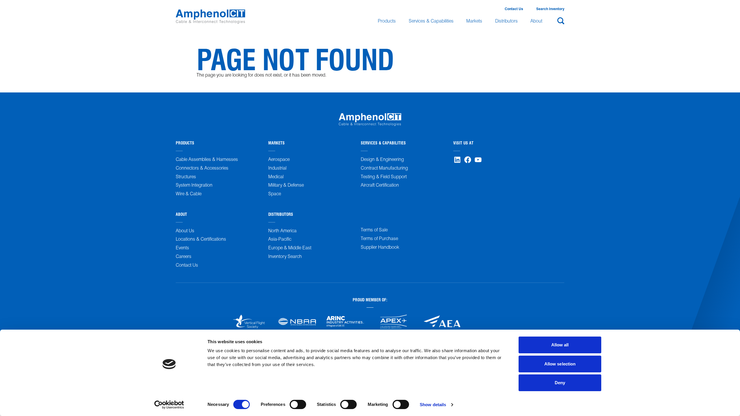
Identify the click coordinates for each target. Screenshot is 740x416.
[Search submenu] (559, 20)
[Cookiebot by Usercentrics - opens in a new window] (169, 404)
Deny (560, 382)
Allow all (560, 344)
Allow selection (560, 363)
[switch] (298, 404)
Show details (433, 404)
